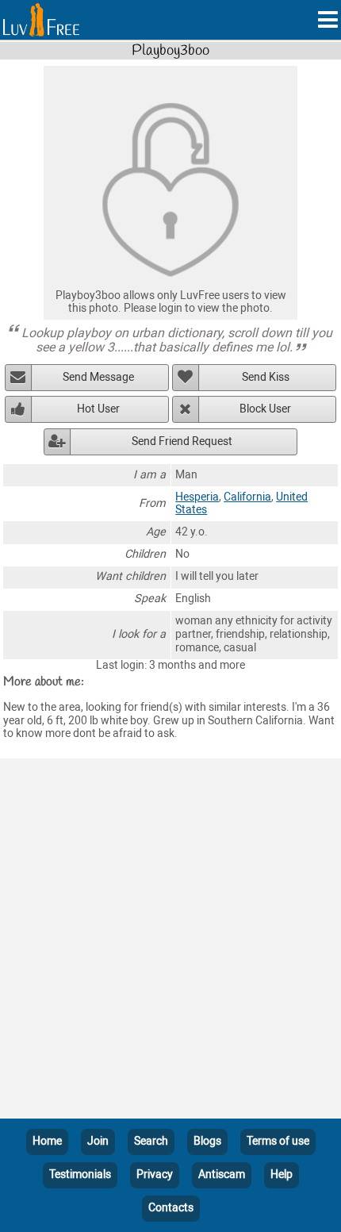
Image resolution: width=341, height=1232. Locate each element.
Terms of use (278, 1141)
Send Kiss (265, 377)
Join (98, 1141)
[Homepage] (41, 20)
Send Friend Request (182, 441)
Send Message (98, 377)
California (247, 497)
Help (281, 1174)
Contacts (170, 1208)
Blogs (207, 1141)
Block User (265, 409)
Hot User (98, 409)
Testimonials (80, 1174)
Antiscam (221, 1174)
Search (151, 1141)
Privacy (154, 1174)
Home (47, 1141)
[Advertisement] (170, 941)
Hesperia (197, 497)
